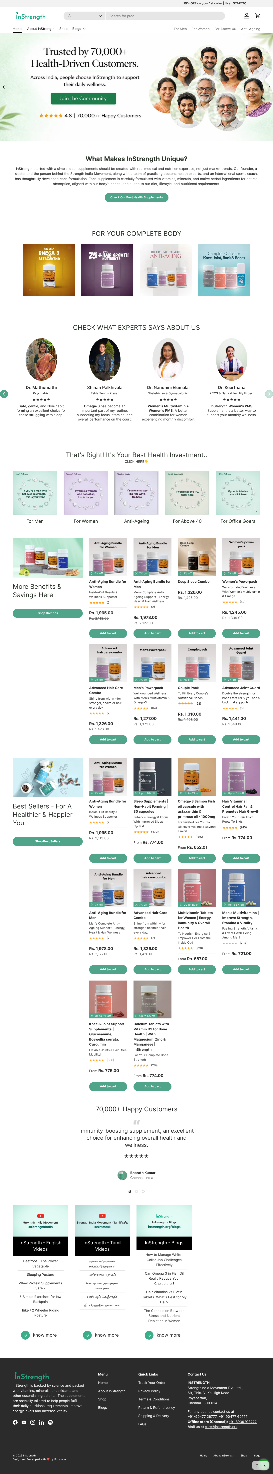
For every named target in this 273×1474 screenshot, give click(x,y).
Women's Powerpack (239, 582)
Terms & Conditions (154, 1399)
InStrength (29, 1455)
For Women (201, 29)
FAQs (142, 1424)
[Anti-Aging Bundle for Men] (152, 557)
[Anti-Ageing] (136, 493)
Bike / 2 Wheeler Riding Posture (40, 1312)
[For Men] (35, 493)
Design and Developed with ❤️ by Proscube (39, 1459)
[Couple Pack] (197, 663)
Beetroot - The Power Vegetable (40, 1263)
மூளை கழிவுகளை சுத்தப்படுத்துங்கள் (102, 1263)
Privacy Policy (149, 1391)
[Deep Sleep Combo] (197, 557)
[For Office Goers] (238, 493)
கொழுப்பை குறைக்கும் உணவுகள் (102, 1285)
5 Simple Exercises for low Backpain (41, 1299)
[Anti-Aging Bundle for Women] (108, 557)
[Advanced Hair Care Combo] (108, 663)
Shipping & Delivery (153, 1416)
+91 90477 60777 (233, 1417)
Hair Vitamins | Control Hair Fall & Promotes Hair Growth (240, 806)
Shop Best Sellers (47, 841)
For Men (180, 29)
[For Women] (86, 493)
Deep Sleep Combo (193, 582)
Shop (63, 29)
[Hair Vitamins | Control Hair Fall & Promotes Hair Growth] (241, 777)
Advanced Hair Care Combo (106, 690)
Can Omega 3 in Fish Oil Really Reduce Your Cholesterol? (164, 1278)
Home (17, 29)
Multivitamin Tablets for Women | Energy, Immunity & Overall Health (195, 920)
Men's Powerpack (148, 688)
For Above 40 (225, 29)
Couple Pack (188, 688)
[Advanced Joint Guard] (241, 663)
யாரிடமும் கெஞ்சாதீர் (102, 1297)
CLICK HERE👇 (136, 462)
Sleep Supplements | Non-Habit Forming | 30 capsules (151, 806)
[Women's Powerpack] (241, 557)
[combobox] (144, 16)
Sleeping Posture (40, 1275)
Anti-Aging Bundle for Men (152, 584)
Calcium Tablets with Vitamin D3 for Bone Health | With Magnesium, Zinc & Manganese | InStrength (151, 1037)
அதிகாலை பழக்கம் (102, 1275)
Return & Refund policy (156, 1408)
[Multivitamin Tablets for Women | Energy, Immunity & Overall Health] (197, 888)
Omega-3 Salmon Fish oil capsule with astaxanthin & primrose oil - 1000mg (196, 809)
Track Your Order (151, 1383)
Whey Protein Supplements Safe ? (40, 1285)
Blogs (76, 29)
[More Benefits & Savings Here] (48, 558)
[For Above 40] (187, 493)
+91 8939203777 (243, 1422)
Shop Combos (48, 613)
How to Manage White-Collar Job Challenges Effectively (164, 1260)
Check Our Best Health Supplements (136, 197)
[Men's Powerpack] (152, 663)
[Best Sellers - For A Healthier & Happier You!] (48, 777)
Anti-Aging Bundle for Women (107, 584)
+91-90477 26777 (202, 1417)
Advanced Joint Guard (241, 688)
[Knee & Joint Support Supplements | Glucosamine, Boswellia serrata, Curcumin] (108, 999)
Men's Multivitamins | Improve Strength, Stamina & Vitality (240, 918)
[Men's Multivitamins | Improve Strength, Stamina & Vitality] (241, 888)
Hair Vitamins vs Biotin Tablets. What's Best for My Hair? (164, 1297)
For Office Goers (238, 521)
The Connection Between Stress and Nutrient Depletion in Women (164, 1316)
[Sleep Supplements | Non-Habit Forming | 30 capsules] (152, 777)
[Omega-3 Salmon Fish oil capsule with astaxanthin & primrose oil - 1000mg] (197, 777)
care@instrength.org (221, 1427)
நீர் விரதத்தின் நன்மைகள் (102, 1305)
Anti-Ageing (250, 29)
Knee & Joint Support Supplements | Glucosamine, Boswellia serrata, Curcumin (107, 1034)
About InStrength (41, 29)
